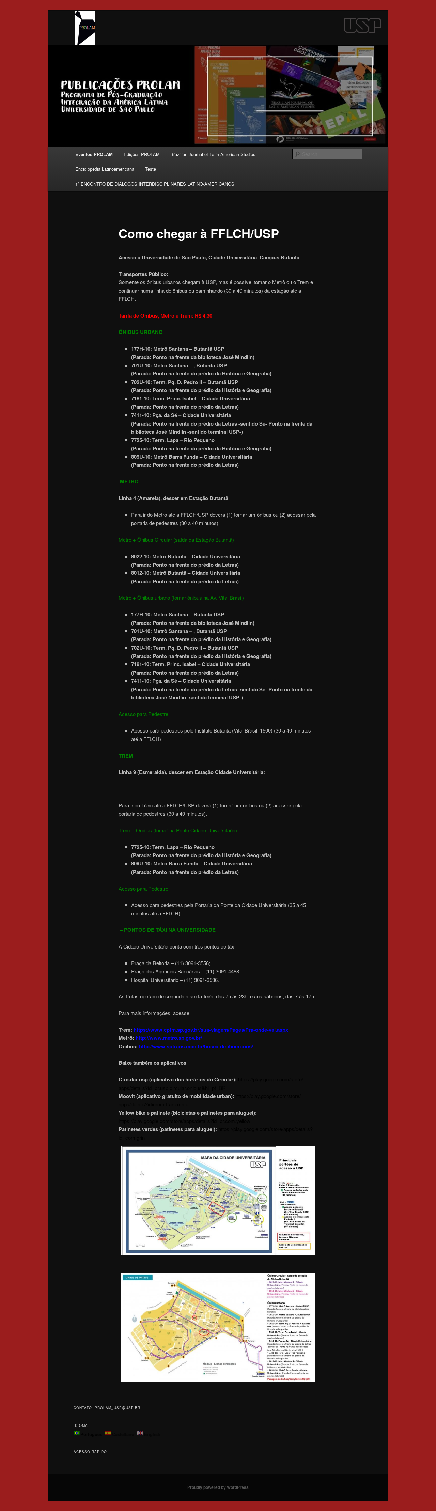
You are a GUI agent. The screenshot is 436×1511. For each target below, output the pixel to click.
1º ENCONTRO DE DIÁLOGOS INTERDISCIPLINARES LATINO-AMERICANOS (154, 184)
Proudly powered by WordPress (218, 1487)
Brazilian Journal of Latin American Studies (212, 154)
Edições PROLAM (142, 154)
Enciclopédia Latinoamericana (104, 169)
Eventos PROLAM (94, 154)
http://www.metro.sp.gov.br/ (169, 1038)
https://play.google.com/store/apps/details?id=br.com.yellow (184, 1120)
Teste (150, 169)
